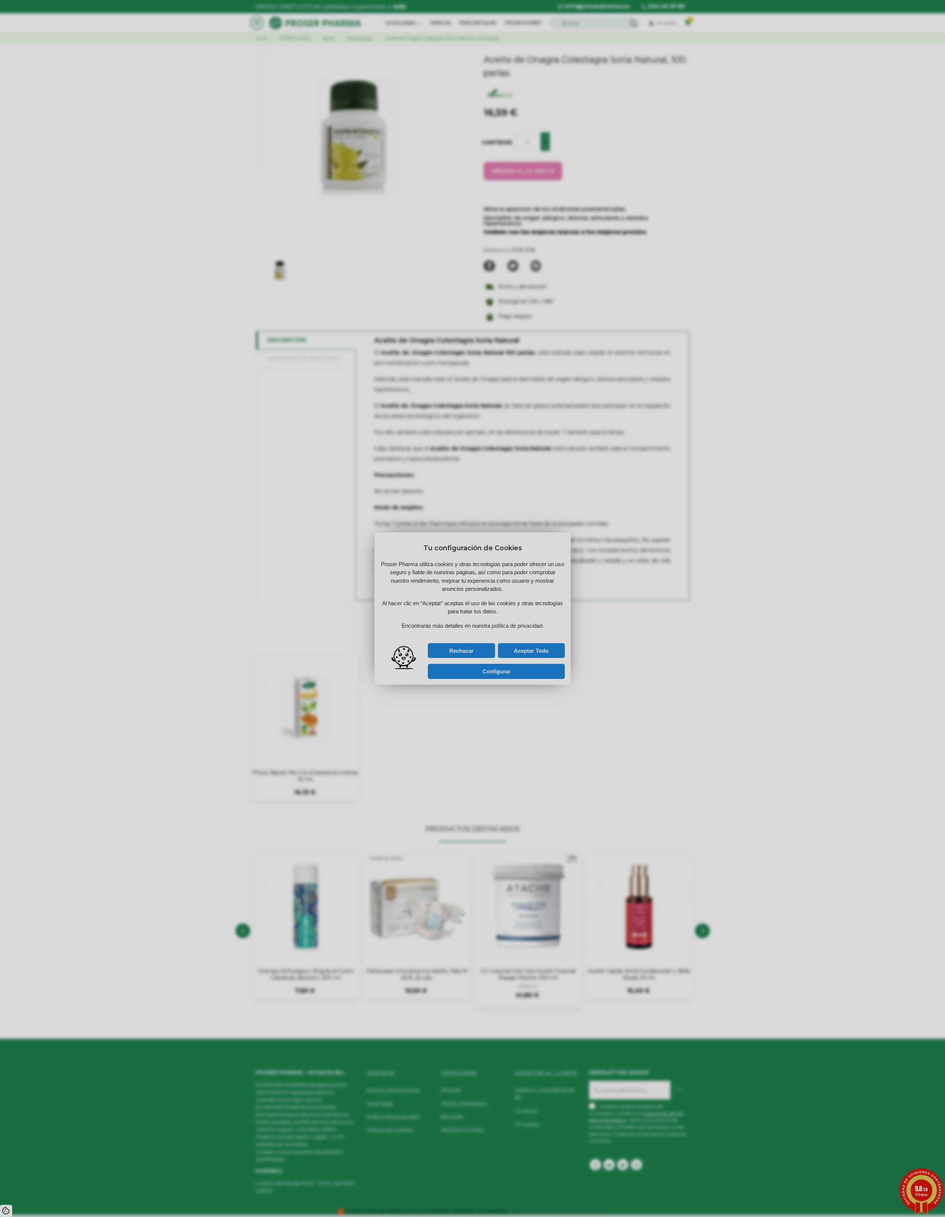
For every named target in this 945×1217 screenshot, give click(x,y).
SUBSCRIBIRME (502, 625)
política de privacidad (454, 633)
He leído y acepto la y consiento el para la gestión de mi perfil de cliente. (465, 634)
